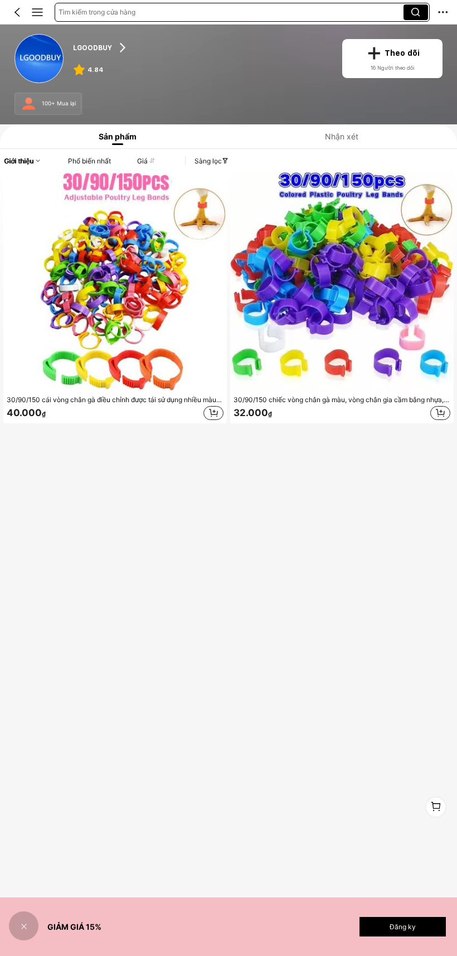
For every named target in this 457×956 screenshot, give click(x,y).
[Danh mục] (37, 12)
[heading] (200, 47)
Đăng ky (403, 927)
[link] (39, 59)
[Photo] (28, 104)
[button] (17, 12)
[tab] (115, 136)
